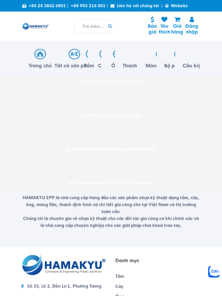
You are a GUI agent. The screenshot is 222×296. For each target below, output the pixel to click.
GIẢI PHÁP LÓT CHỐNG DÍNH (111, 81)
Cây (119, 286)
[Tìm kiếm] (108, 26)
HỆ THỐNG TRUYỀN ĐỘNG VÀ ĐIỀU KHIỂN (111, 149)
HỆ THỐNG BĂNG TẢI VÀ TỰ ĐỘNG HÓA (111, 183)
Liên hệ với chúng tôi (138, 5)
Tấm (119, 276)
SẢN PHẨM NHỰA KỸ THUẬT (111, 115)
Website (179, 5)
